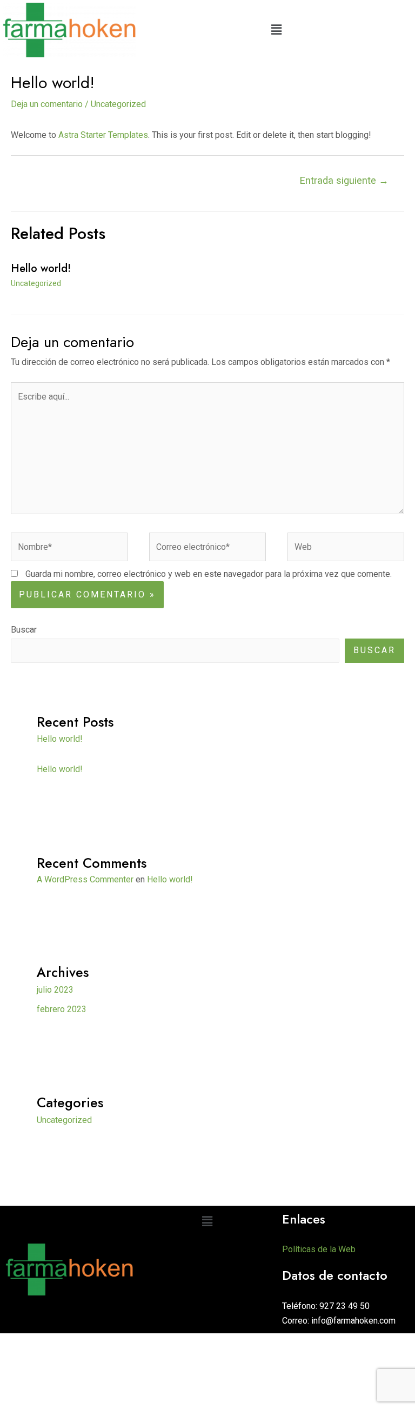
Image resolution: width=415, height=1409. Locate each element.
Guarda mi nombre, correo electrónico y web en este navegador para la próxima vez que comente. (208, 574)
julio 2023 (55, 990)
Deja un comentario (47, 104)
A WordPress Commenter (85, 879)
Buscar (24, 629)
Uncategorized (118, 104)
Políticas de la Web (319, 1249)
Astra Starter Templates (103, 135)
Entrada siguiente (344, 180)
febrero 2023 (61, 1009)
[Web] (345, 549)
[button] (276, 29)
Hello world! (41, 268)
